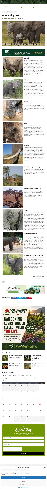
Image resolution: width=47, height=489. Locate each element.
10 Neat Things (10, 11)
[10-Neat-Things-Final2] (23, 293)
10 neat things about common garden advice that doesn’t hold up (38, 357)
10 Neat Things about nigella (15, 355)
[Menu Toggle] (21, 7)
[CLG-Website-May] (23, 55)
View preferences (24, 484)
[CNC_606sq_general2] (23, 349)
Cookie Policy (20, 487)
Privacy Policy (26, 487)
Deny (23, 481)
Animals (14, 11)
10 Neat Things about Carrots (15, 363)
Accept (24, 477)
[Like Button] (3, 282)
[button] (45, 467)
